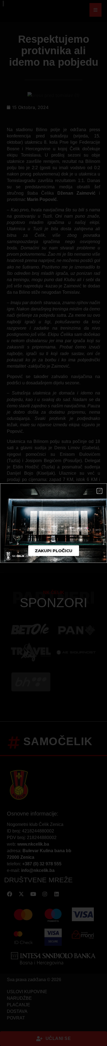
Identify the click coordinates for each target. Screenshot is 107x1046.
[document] (53, 523)
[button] (99, 491)
